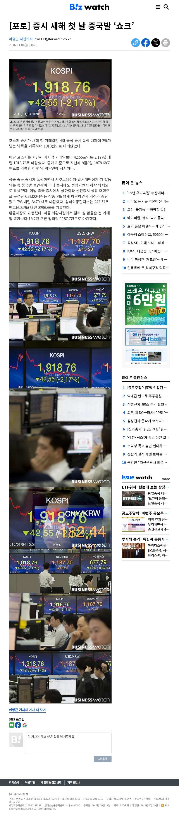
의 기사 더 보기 (27, 709)
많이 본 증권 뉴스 (134, 377)
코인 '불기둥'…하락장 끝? (146, 209)
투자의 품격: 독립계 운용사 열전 (147, 539)
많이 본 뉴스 (132, 182)
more (166, 479)
